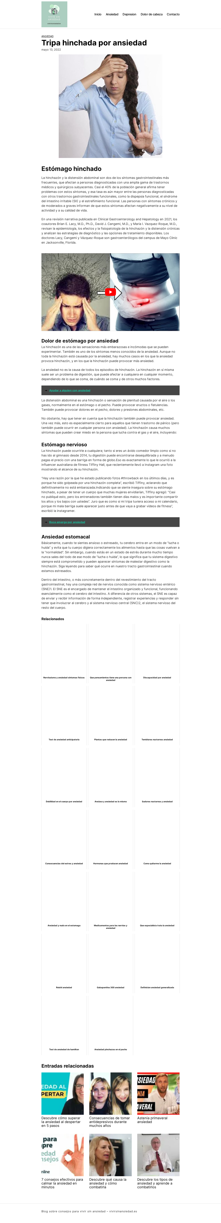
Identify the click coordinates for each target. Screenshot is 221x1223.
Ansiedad (112, 14)
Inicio (97, 14)
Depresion (129, 14)
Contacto (173, 14)
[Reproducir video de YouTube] (110, 292)
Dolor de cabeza (151, 14)
